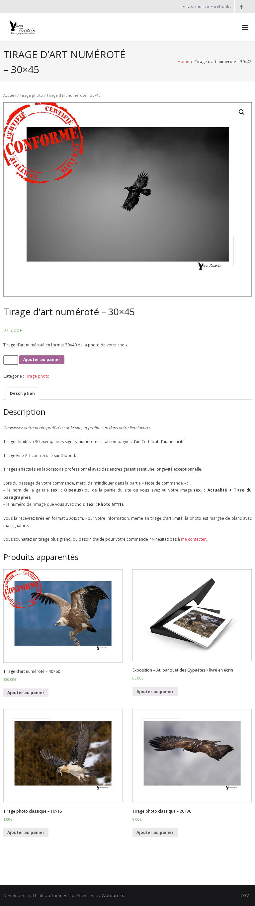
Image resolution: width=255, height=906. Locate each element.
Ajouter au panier (41, 359)
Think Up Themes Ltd (53, 895)
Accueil (9, 95)
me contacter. (193, 539)
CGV (244, 895)
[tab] (22, 394)
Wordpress (113, 895)
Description (22, 393)
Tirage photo (31, 95)
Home (183, 61)
